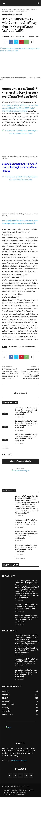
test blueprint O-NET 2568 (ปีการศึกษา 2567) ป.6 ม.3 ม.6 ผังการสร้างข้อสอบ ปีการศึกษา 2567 (26, 522)
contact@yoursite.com (19, 760)
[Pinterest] (21, 42)
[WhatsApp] (26, 42)
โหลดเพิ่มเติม (20, 558)
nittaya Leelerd (9, 36)
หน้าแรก (4, 9)
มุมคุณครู (12, 14)
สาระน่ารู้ (19, 14)
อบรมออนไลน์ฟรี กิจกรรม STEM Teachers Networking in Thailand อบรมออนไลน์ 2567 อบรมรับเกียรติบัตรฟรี (30, 373)
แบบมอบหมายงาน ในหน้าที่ (27, 347)
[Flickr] (20, 775)
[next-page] (7, 447)
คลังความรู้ (11, 9)
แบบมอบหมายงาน (13, 347)
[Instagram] (26, 775)
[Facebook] (11, 42)
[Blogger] (10, 775)
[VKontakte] (31, 775)
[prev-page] (3, 447)
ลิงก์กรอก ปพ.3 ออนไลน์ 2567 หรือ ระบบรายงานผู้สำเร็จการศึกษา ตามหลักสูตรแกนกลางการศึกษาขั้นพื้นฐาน (10, 373)
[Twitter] (16, 42)
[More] (31, 42)
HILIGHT (5, 413)
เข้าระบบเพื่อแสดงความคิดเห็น (20, 461)
